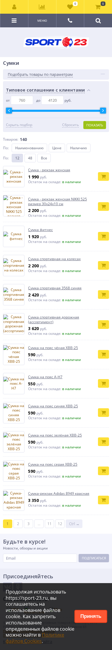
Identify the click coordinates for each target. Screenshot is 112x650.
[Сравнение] (42, 7)
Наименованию (29, 147)
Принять (90, 616)
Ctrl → (74, 523)
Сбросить (70, 125)
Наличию (78, 147)
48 (30, 158)
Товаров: (10, 139)
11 (49, 523)
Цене (57, 147)
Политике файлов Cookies (35, 638)
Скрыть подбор (19, 125)
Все (44, 158)
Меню (42, 20)
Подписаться (94, 558)
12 (17, 158)
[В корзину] (103, 176)
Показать (94, 125)
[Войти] (14, 7)
